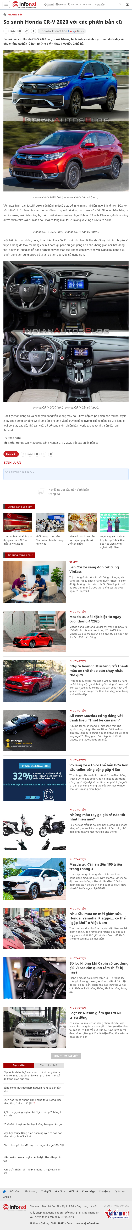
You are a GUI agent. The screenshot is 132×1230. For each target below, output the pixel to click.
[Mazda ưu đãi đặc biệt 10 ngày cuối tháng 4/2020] (34, 631)
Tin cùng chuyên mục (20, 555)
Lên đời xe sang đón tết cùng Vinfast (94, 569)
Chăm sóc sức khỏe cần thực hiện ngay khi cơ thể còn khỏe (81, 540)
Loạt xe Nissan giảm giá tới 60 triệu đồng (95, 1015)
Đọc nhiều (19, 1065)
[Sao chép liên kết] (26, 31)
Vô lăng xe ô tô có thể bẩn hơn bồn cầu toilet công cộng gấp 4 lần (98, 767)
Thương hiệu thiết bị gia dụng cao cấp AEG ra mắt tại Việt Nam (17, 540)
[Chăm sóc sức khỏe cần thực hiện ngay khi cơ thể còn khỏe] (82, 522)
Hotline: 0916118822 (81, 4)
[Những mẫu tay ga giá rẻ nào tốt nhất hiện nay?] (34, 829)
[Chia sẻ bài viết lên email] (19, 31)
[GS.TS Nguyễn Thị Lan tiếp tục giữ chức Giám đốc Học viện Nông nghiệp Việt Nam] (114, 522)
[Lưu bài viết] (33, 31)
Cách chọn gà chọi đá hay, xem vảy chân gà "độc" (32, 1145)
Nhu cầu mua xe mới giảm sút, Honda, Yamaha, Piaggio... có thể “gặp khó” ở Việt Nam (97, 918)
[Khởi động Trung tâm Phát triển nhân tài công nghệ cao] (50, 522)
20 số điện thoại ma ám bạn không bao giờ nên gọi (32, 1124)
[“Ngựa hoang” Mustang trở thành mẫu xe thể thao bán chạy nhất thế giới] (34, 681)
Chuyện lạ (105, 1191)
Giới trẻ (73, 1191)
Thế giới (46, 1191)
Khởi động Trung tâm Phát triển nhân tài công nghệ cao (50, 540)
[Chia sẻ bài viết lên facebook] (6, 31)
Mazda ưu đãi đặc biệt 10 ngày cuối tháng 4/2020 (95, 618)
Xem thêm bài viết (66, 1056)
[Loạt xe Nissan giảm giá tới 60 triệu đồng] (34, 1027)
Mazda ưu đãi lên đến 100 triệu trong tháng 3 (95, 866)
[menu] (6, 4)
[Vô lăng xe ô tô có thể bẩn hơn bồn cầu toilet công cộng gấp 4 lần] (34, 780)
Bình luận (11, 454)
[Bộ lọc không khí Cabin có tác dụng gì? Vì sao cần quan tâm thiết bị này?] (34, 978)
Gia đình (60, 1191)
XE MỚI (73, 562)
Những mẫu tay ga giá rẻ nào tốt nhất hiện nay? (97, 816)
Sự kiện (7, 1197)
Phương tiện (15, 14)
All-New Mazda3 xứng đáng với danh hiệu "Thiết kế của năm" (96, 717)
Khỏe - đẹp (88, 1191)
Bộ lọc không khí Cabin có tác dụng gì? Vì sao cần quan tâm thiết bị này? (99, 968)
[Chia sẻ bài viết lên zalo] (12, 31)
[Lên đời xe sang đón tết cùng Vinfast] (34, 582)
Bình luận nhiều (49, 1065)
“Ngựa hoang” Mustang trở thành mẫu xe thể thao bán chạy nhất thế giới (98, 670)
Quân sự (120, 1191)
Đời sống (15, 1191)
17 (33, 1103)
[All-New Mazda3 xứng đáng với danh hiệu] (34, 730)
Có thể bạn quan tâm (20, 506)
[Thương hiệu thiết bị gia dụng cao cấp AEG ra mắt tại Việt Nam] (17, 522)
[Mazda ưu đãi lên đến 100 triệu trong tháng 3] (34, 879)
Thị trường (31, 1191)
